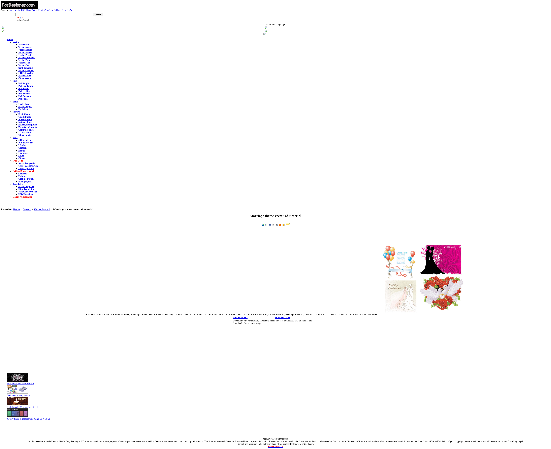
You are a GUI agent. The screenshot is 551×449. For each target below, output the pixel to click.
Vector (18, 10)
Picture (34, 10)
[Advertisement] (275, 20)
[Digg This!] (273, 224)
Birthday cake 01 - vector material (22, 407)
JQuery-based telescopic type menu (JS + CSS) (28, 419)
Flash (28, 10)
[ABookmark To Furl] (280, 224)
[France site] (3, 31)
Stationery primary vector (18, 395)
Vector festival (42, 209)
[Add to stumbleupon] (262, 224)
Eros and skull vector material (20, 383)
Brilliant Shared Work (64, 10)
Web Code (48, 10)
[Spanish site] (266, 28)
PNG (40, 10)
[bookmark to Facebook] (269, 224)
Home (11, 10)
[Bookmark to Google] (266, 224)
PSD (23, 10)
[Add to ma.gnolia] (283, 224)
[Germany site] (266, 31)
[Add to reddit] (276, 224)
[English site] (3, 28)
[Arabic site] (264, 34)
